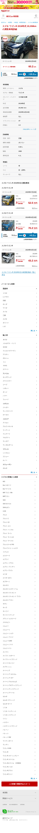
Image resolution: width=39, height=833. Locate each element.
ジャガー (6, 407)
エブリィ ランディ (9, 567)
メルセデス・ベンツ (9, 343)
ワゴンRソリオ (8, 767)
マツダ (5, 308)
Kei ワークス (7, 489)
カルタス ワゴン (8, 600)
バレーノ (6, 730)
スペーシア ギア (8, 678)
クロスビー (6, 622)
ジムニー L (6, 630)
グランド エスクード (9, 618)
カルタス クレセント (9, 592)
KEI (4, 481)
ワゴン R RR (7, 748)
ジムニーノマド (8, 644)
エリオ (5, 574)
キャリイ (6, 611)
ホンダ (5, 304)
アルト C (6, 518)
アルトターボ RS (8, 544)
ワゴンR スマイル (8, 759)
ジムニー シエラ (8, 633)
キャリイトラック (8, 615)
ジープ (5, 384)
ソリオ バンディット (9, 711)
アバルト (6, 423)
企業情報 (5, 804)
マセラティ (6, 437)
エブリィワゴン (8, 570)
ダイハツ (6, 323)
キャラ (5, 607)
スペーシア (6, 670)
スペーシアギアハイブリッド (12, 685)
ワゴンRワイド (8, 774)
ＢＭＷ (5, 347)
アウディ (6, 354)
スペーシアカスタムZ (10, 681)
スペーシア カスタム (9, 674)
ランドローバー (8, 411)
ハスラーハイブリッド (10, 726)
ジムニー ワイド (8, 637)
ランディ (6, 744)
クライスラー (7, 381)
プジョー (6, 456)
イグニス (6, 552)
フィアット (6, 430)
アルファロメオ (8, 426)
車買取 (10, 22)
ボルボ (5, 468)
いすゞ (5, 326)
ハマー (5, 396)
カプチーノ (6, 581)
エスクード (6, 555)
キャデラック (7, 377)
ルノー (5, 460)
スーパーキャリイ (8, 663)
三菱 (4, 315)
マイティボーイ (8, 741)
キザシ (5, 604)
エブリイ (6, 559)
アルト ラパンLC (8, 537)
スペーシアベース (8, 693)
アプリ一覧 (5, 820)
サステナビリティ (23, 820)
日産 (4, 300)
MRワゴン (6, 496)
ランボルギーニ (8, 445)
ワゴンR (5, 752)
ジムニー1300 (7, 641)
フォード (6, 399)
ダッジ (5, 392)
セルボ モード (7, 704)
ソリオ (5, 707)
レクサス (6, 297)
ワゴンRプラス (8, 770)
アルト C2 (6, 522)
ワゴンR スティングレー (11, 756)
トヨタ (5, 293)
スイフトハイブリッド (10, 659)
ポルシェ (6, 358)
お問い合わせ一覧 (13, 820)
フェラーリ (6, 434)
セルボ (5, 696)
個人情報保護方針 (13, 804)
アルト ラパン (7, 533)
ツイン (5, 718)
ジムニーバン (7, 648)
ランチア (6, 441)
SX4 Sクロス (7, 504)
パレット (6, 733)
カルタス (6, 585)
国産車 (5, 288)
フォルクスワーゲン (9, 351)
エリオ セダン (7, 578)
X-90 (4, 511)
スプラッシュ (7, 667)
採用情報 (22, 804)
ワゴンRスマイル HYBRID (12, 763)
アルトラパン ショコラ (10, 548)
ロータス (6, 415)
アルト (5, 515)
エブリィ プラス (8, 563)
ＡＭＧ (5, 365)
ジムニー (6, 626)
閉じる (33, 330)
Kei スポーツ (7, 485)
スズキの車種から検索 (9, 477)
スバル (5, 311)
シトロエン (6, 453)
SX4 (4, 500)
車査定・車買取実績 (20, 22)
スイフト (6, 652)
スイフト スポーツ (9, 655)
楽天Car (3, 22)
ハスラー (6, 722)
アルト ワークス (8, 541)
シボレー (6, 388)
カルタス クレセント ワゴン (12, 596)
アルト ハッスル (8, 529)
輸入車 (5, 335)
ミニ (4, 362)
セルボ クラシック (9, 700)
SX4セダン (6, 507)
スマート (6, 369)
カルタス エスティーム (10, 589)
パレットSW (7, 737)
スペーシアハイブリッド (11, 689)
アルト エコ (7, 526)
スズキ (5, 319)
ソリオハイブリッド (9, 715)
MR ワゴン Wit (7, 492)
